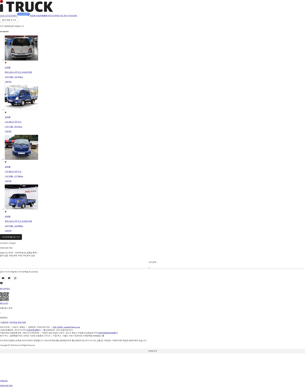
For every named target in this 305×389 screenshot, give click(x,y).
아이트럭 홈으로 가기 (11, 237)
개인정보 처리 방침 (18, 322)
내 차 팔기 (13, 16)
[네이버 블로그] (152, 283)
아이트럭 (73, 16)
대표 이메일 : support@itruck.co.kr (66, 327)
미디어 (52, 16)
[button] (152, 263)
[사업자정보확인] (33, 330)
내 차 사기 (4, 16)
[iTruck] (26, 11)
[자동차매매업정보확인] (107, 333)
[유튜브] (3, 281)
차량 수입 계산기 (62, 16)
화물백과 (45, 16)
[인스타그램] (15, 281)
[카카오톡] (9, 281)
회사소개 (4, 303)
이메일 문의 (152, 351)
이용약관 (4, 322)
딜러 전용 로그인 (9, 20)
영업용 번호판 (36, 16)
